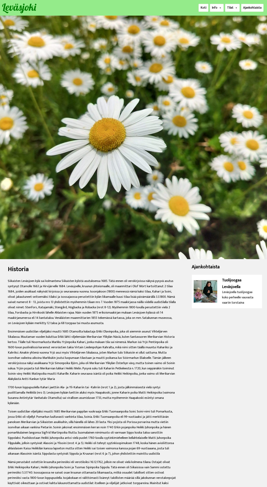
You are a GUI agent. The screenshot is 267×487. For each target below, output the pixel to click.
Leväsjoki (19, 7)
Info (214, 7)
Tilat (230, 7)
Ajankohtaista (252, 7)
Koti (203, 7)
